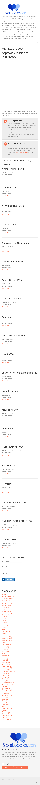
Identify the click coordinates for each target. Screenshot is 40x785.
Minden (5, 657)
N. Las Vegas (7, 668)
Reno (5, 681)
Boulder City (6, 605)
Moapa (5, 659)
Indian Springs (7, 640)
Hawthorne (6, 635)
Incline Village (7, 638)
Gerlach (5, 633)
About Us (25, 782)
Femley (5, 626)
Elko (4, 618)
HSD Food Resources (21, 767)
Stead (4, 701)
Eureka (5, 622)
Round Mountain (8, 682)
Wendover (6, 712)
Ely (4, 620)
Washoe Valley (7, 708)
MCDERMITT (7, 651)
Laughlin (5, 646)
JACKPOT (6, 642)
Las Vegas (7, 644)
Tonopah (5, 704)
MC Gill (5, 649)
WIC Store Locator (20, 9)
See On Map (5, 177)
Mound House (7, 662)
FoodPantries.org (8, 767)
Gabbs (5, 629)
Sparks (5, 693)
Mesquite (6, 655)
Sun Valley (6, 702)
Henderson (7, 637)
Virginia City (6, 706)
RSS (3, 764)
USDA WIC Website (22, 152)
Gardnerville (7, 631)
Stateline (5, 699)
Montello (5, 660)
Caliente (5, 607)
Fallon (5, 624)
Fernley (5, 627)
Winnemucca (7, 715)
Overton (5, 673)
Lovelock (5, 648)
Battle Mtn (6, 600)
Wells (4, 710)
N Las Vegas (7, 666)
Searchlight (6, 688)
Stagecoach (6, 697)
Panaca (5, 679)
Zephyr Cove (7, 719)
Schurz (5, 686)
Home (17, 62)
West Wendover (7, 713)
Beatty (5, 602)
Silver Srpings (7, 691)
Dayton (5, 615)
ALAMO (5, 594)
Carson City (7, 611)
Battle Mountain (7, 598)
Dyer (4, 616)
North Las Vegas (8, 671)
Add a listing (34, 782)
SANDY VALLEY (7, 684)
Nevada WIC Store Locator (27, 62)
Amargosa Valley (8, 596)
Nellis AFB (6, 670)
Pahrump (6, 677)
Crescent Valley (7, 613)
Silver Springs (7, 690)
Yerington (6, 717)
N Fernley (6, 664)
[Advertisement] (20, 85)
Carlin (4, 609)
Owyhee (5, 675)
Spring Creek (7, 695)
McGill (5, 653)
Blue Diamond (7, 604)
